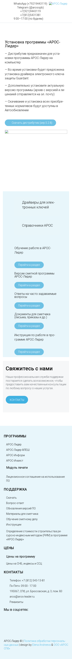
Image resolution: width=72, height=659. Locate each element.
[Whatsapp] (48, 620)
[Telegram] (35, 620)
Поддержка (15, 489)
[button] (37, 204)
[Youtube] (21, 620)
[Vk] (8, 620)
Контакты (13, 572)
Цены (9, 548)
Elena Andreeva (41, 644)
